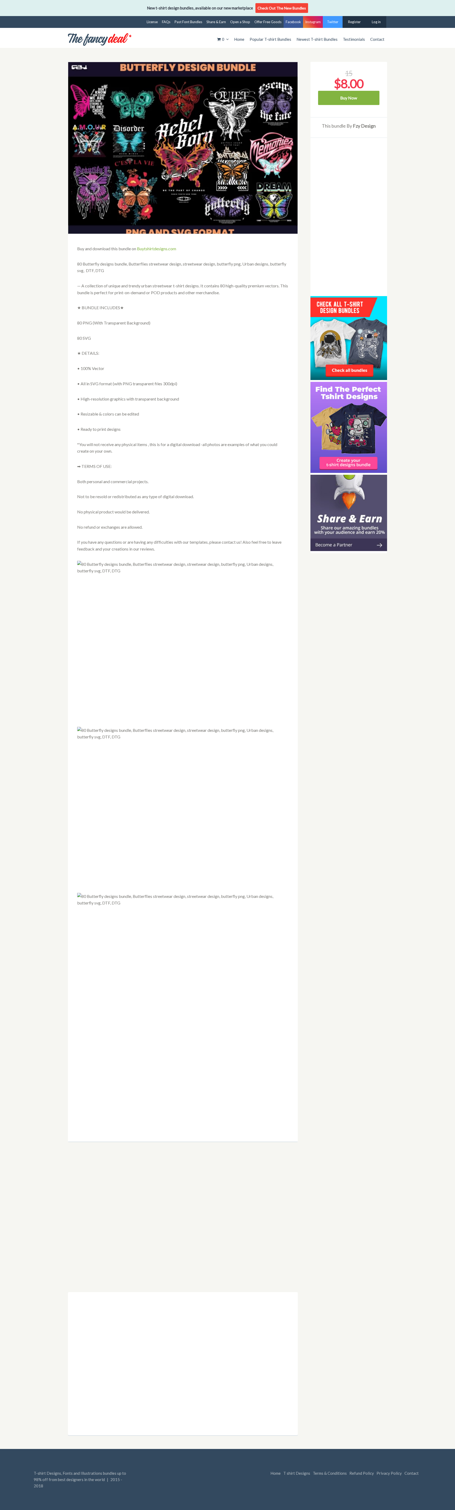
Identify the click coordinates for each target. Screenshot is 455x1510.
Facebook (293, 22)
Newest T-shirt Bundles (317, 39)
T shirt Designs (296, 1473)
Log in (376, 22)
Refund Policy (361, 1473)
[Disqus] (183, 1221)
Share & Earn (216, 22)
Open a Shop (240, 22)
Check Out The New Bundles (282, 8)
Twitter (332, 22)
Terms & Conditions (330, 1473)
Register (354, 22)
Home (239, 39)
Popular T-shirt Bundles (270, 39)
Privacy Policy (389, 1473)
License (152, 22)
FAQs (166, 22)
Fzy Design (364, 126)
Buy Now (348, 97)
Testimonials (354, 39)
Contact (377, 39)
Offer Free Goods (267, 22)
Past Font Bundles (188, 22)
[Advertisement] (183, 1105)
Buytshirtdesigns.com (156, 248)
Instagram (313, 22)
